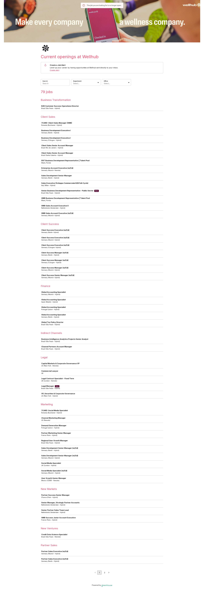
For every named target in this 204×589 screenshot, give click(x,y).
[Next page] (108, 573)
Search (45, 81)
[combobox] (73, 83)
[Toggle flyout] (98, 82)
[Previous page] (95, 573)
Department (77, 81)
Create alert (54, 70)
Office (106, 81)
